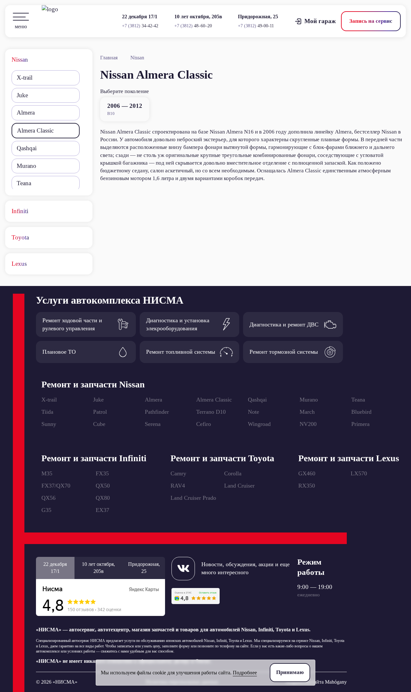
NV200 (308, 424)
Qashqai (27, 148)
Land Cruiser (239, 485)
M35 (46, 473)
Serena (153, 424)
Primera (360, 424)
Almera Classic (35, 130)
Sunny (48, 424)
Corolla (232, 473)
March (307, 412)
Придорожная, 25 (258, 16)
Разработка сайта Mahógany (316, 682)
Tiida (47, 412)
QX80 (103, 498)
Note (253, 412)
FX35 (102, 473)
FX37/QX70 (55, 485)
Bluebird (361, 412)
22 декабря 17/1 (139, 16)
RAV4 (178, 485)
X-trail (24, 77)
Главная (109, 57)
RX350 (306, 485)
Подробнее (245, 672)
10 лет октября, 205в (198, 16)
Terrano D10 (211, 412)
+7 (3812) (140, 25)
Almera (26, 112)
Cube (99, 424)
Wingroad (259, 424)
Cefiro (203, 424)
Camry (178, 473)
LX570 (359, 473)
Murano (26, 165)
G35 (46, 510)
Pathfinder (157, 412)
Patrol (100, 412)
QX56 (48, 498)
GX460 (306, 473)
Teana (24, 183)
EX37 (102, 510)
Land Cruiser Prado (193, 498)
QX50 (103, 485)
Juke (22, 95)
